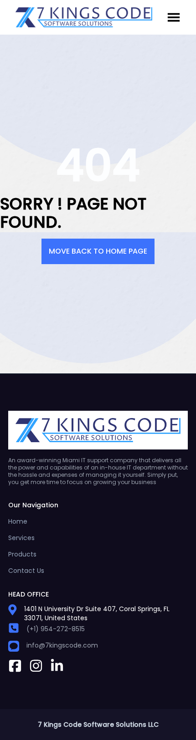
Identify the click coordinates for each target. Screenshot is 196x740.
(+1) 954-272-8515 (55, 628)
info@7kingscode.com (62, 645)
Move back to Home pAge (98, 251)
